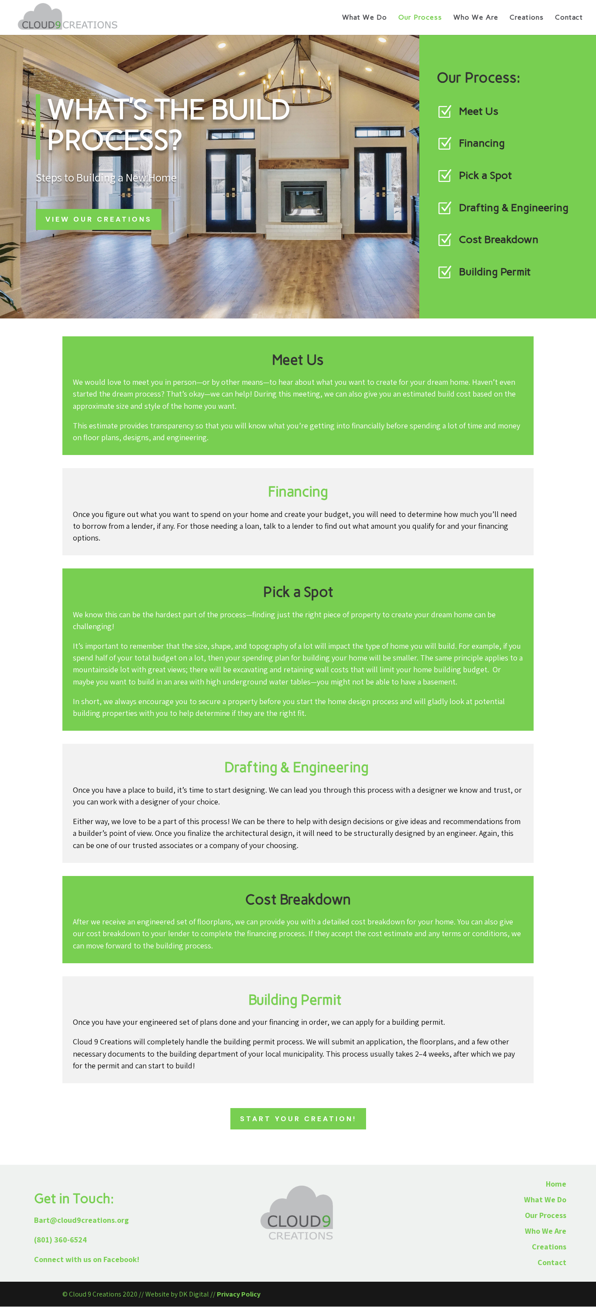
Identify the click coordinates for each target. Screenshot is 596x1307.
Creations (527, 17)
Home (556, 1184)
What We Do (364, 17)
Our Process (420, 17)
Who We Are (475, 17)
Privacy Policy (238, 1294)
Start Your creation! (298, 1118)
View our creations (98, 219)
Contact (569, 17)
